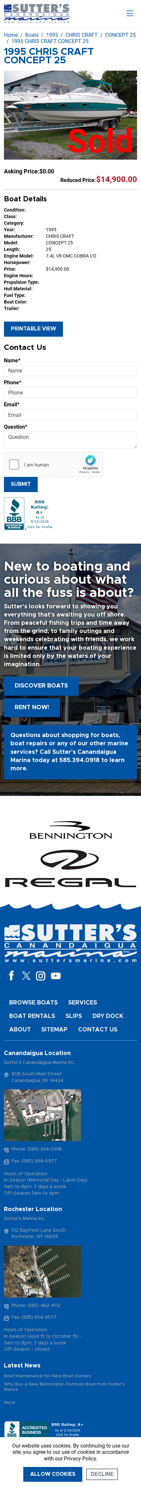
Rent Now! (32, 707)
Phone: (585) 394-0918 (36, 1149)
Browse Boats (33, 1003)
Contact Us (97, 1030)
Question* (15, 427)
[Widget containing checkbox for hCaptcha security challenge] (53, 464)
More (9, 1403)
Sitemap (54, 1030)
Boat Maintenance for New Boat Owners (47, 1376)
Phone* (12, 382)
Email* (11, 404)
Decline (102, 1474)
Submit (21, 484)
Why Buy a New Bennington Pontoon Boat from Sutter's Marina (64, 1387)
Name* (12, 360)
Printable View (33, 328)
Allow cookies (52, 1474)
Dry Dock (107, 1016)
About (20, 1030)
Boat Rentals (32, 1016)
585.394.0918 (79, 760)
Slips (74, 1016)
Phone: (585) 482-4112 (35, 1305)
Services (82, 1003)
